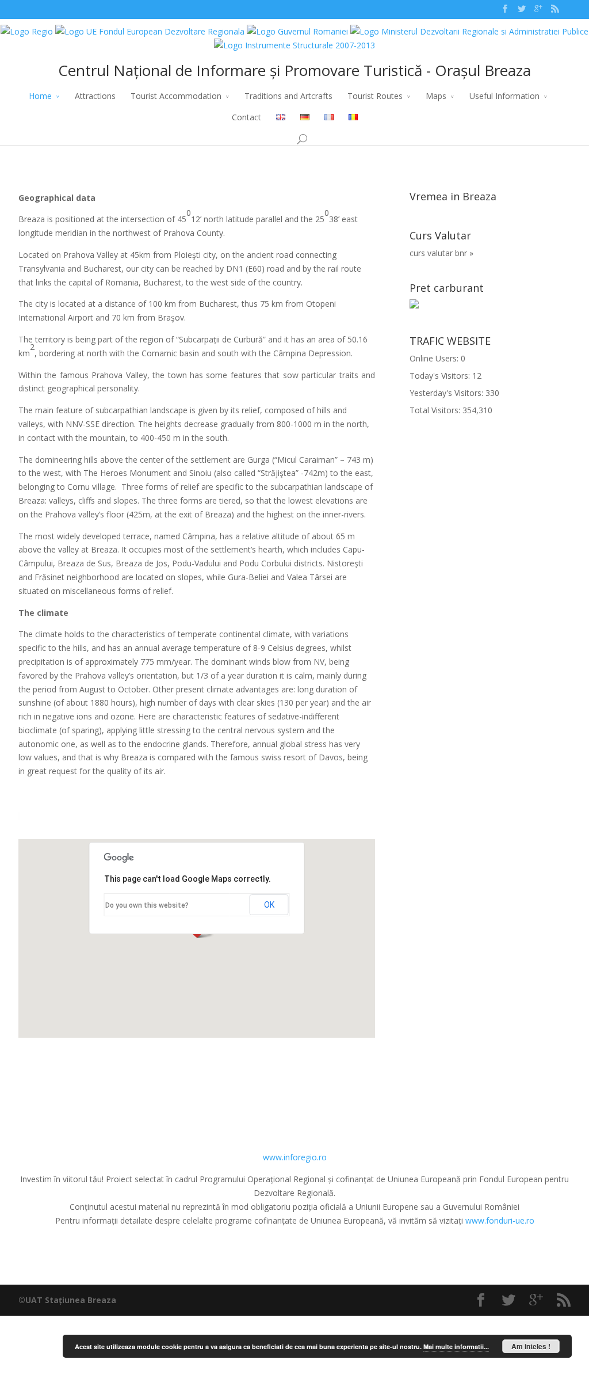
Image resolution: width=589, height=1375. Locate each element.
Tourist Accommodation (176, 95)
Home (40, 95)
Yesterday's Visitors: (447, 392)
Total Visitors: (436, 410)
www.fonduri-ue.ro (499, 1220)
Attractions (95, 95)
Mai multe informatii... (456, 1346)
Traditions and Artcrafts (288, 95)
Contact (246, 117)
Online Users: (435, 358)
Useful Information (504, 95)
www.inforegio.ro (295, 1157)
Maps (436, 95)
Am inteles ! (530, 1346)
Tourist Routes (375, 95)
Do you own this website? (147, 905)
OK (269, 904)
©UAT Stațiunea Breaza (67, 1299)
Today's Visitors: (441, 375)
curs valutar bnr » (441, 252)
